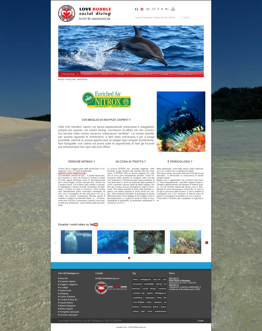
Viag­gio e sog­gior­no (68, 284)
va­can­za (162, 288)
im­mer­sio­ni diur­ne (150, 307)
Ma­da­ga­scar (160, 293)
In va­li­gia (64, 287)
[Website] (111, 293)
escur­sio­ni (137, 284)
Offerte (172, 17)
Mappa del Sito (160, 17)
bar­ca (163, 307)
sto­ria (148, 302)
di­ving (158, 284)
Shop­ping (64, 293)
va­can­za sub (139, 293)
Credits (201, 321)
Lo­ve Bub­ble (138, 302)
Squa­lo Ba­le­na (66, 303)
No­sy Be (64, 278)
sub (164, 279)
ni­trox (135, 279)
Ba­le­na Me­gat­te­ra (68, 306)
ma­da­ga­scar (145, 279)
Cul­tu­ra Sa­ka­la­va (67, 296)
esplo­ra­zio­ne (160, 311)
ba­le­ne (150, 293)
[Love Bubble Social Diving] (76, 242)
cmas (149, 311)
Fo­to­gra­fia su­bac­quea (69, 312)
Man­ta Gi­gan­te (66, 309)
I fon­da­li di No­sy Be (68, 299)
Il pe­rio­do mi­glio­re (68, 281)
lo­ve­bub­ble (149, 284)
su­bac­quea (150, 298)
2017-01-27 (174, 278)
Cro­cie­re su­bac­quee (68, 315)
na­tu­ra (135, 311)
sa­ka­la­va (158, 302)
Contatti (138, 17)
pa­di (143, 311)
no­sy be (157, 279)
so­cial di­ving (149, 288)
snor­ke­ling (137, 298)
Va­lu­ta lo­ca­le (65, 290)
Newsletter (147, 17)
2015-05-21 (174, 285)
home (62, 79)
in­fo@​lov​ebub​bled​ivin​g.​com (107, 278)
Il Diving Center (71, 79)
